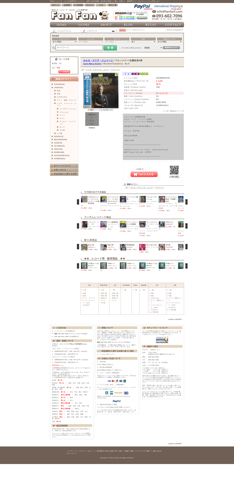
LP (83, 69)
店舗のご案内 (129, 451)
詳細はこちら (155, 349)
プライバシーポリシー (86, 451)
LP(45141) (58, 87)
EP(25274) (58, 136)
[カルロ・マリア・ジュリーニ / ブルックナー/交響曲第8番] (92, 125)
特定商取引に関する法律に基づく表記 (109, 451)
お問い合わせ (157, 451)
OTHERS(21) (59, 158)
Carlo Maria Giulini (92, 64)
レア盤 (59, 133)
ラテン (62, 118)
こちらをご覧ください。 (108, 354)
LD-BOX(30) (59, 146)
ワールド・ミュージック (67, 123)
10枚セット (131, 263)
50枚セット (111, 263)
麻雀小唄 (110, 245)
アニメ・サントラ (89, 298)
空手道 (168, 245)
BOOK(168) (59, 152)
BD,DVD (104, 285)
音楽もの (104, 298)
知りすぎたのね (151, 245)
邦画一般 (104, 295)
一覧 (84, 290)
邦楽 (58, 90)
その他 (62, 130)
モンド (62, 127)
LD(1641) (58, 143)
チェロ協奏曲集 (113, 222)
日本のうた (169, 222)
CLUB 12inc (62, 97)
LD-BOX (126, 285)
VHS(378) (58, 149)
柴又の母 (91, 245)
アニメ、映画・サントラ (66, 100)
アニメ (103, 300)
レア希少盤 (154, 312)
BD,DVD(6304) (60, 139)
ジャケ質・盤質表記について (172, 111)
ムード (62, 115)
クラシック (64, 112)
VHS (135, 285)
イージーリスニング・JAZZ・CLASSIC (89, 303)
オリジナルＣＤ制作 (143, 451)
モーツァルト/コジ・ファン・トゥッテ (152, 224)
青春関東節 (130, 245)
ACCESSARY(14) (61, 155)
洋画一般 (104, 293)
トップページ (72, 451)
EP (175, 285)
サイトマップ (72, 453)
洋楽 (58, 94)
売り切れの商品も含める (132, 48)
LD (115, 285)
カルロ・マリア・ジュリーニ (98, 60)
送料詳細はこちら (58, 365)
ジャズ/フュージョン (68, 109)
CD (89, 285)
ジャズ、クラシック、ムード (66, 104)
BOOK (144, 285)
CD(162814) (59, 84)
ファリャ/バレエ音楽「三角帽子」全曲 (172, 199)
